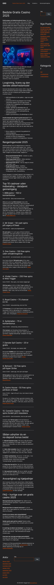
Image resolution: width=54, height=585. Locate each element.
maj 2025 (5, 577)
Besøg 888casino (10, 215)
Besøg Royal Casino (22, 313)
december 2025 (7, 563)
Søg (41, 11)
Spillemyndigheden (8, 490)
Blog (29, 3)
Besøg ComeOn (26, 426)
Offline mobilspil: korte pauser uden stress (45, 45)
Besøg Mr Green (7, 244)
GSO (4, 3)
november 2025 (7, 566)
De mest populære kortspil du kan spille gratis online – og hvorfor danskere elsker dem (45, 31)
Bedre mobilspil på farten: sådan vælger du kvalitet (45, 55)
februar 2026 (6, 561)
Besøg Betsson (7, 380)
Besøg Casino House (8, 403)
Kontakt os (34, 3)
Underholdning (24, 545)
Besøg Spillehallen (7, 335)
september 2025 (7, 570)
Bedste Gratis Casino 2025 (19, 3)
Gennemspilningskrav (45, 3)
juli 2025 (5, 575)
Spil (41, 72)
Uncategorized (44, 74)
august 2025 (6, 572)
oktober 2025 (6, 568)
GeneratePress (33, 582)
